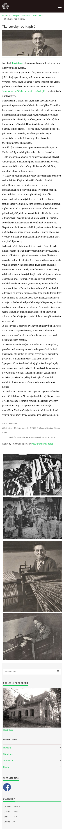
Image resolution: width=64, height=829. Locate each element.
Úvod (5, 15)
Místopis (15, 15)
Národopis (8, 754)
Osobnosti (8, 760)
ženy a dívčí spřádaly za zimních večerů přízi (24, 91)
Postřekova (17, 63)
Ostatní (6, 767)
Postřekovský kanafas (42, 443)
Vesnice (26, 15)
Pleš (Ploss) (8, 729)
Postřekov (38, 15)
